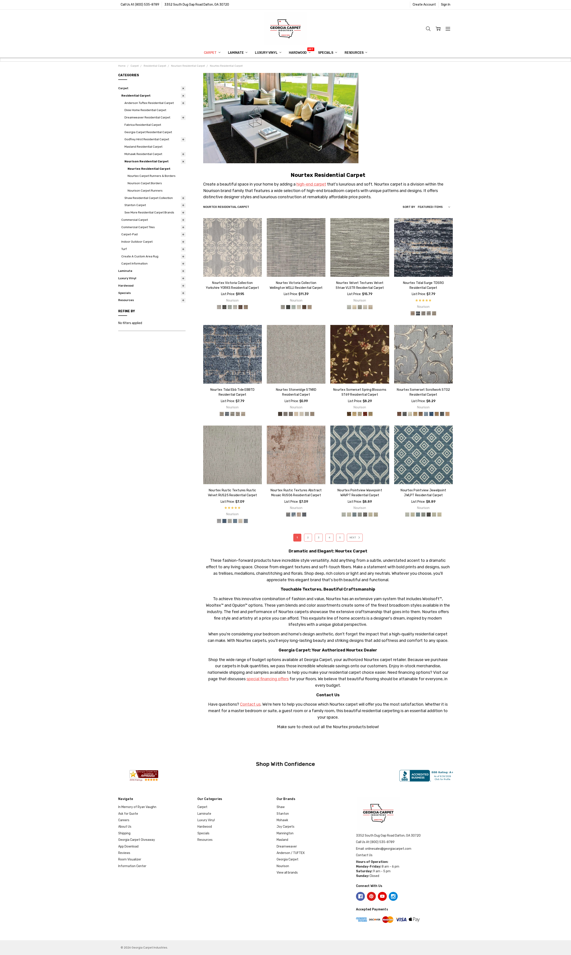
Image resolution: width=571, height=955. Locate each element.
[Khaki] (420, 413)
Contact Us (364, 855)
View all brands (287, 872)
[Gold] (354, 413)
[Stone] (365, 307)
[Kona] (240, 307)
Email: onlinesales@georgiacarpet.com (383, 849)
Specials (326, 53)
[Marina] (431, 413)
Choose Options (232, 267)
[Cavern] (224, 307)
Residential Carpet (136, 95)
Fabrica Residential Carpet (142, 124)
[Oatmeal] (301, 413)
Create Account (424, 4)
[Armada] (219, 307)
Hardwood (298, 53)
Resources (354, 53)
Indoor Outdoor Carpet (137, 241)
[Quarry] (306, 413)
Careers (123, 820)
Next (353, 537)
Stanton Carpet (135, 205)
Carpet (210, 53)
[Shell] (434, 313)
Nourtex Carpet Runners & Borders (152, 176)
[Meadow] (436, 413)
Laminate (236, 53)
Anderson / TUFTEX (291, 853)
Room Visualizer (129, 859)
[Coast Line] (229, 307)
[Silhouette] (359, 307)
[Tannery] (370, 307)
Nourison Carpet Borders (145, 183)
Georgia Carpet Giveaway (136, 840)
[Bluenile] (343, 514)
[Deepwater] (418, 313)
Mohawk (282, 820)
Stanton (283, 814)
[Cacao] (280, 413)
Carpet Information (134, 263)
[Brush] (349, 514)
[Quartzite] (229, 521)
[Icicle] (235, 307)
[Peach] (447, 413)
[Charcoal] (404, 413)
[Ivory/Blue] (410, 413)
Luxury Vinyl (266, 53)
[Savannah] (312, 413)
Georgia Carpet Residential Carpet (148, 132)
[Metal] (359, 514)
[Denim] (224, 521)
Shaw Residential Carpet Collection (148, 198)
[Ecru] (354, 307)
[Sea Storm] (237, 413)
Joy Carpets (285, 827)
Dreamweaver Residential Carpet (147, 117)
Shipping (124, 833)
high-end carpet (311, 184)
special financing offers (267, 678)
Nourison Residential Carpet (146, 161)
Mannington (285, 833)
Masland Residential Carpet (143, 146)
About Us (124, 827)
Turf (124, 249)
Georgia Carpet (287, 859)
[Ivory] (296, 413)
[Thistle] (245, 307)
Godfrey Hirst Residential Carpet (146, 139)
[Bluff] (412, 313)
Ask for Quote (128, 814)
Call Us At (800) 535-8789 (140, 4)
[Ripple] (235, 521)
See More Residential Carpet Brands (149, 212)
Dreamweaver (287, 846)
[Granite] (290, 413)
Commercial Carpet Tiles (138, 227)
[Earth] (285, 413)
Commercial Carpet (134, 219)
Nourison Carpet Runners (145, 190)
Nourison (283, 866)
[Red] (365, 413)
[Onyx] (365, 514)
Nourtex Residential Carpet (149, 168)
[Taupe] (370, 413)
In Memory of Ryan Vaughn (137, 807)
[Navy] (442, 413)
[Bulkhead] (221, 413)
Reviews (124, 853)
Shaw (281, 807)
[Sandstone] (240, 521)
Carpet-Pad (129, 234)
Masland (282, 840)
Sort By (409, 207)
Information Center (132, 866)
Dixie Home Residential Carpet (145, 110)
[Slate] (245, 521)
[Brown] (349, 413)
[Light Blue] (359, 413)
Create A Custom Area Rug (139, 256)
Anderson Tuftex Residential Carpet (149, 103)
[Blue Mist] (349, 307)
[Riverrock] (428, 313)
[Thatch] (375, 514)
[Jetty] (423, 313)
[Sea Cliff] (232, 413)
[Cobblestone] (219, 521)
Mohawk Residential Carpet (143, 154)
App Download (128, 846)
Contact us (250, 704)
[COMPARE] (254, 233)
